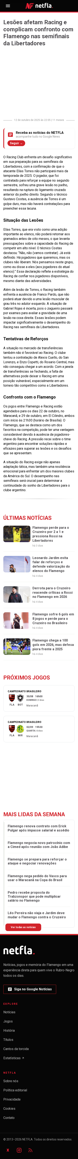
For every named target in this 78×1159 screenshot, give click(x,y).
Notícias (9, 1012)
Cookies (9, 1109)
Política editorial (15, 1090)
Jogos (8, 1021)
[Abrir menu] (7, 5)
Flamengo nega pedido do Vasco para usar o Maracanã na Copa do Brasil (37, 878)
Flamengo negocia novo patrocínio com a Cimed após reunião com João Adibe (39, 845)
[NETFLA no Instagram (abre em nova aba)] (19, 1150)
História (9, 1030)
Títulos (8, 1040)
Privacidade (12, 1099)
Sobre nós (10, 1081)
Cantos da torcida (16, 1049)
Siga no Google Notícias (29, 990)
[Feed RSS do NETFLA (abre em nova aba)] (30, 1150)
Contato (9, 1118)
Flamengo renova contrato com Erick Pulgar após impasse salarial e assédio (38, 828)
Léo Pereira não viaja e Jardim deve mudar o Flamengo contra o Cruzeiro (37, 915)
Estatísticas (14, 1059)
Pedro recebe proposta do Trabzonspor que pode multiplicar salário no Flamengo (34, 896)
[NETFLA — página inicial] (39, 6)
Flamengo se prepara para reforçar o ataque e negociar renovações (37, 861)
